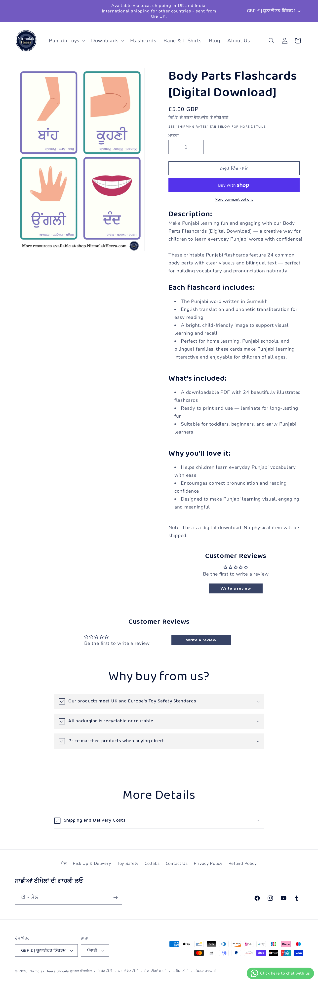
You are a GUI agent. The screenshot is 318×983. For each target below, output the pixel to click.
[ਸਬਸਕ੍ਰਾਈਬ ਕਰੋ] (115, 898)
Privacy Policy (208, 863)
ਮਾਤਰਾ (173, 135)
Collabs (152, 863)
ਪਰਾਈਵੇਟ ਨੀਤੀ (128, 971)
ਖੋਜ (64, 863)
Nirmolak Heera (43, 971)
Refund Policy (243, 863)
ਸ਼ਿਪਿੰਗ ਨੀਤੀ (180, 971)
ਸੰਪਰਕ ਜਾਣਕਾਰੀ (206, 971)
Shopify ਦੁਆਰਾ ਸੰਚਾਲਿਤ (74, 971)
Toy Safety (128, 863)
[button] (66, 40)
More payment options (234, 199)
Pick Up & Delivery (92, 863)
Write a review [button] (235, 588)
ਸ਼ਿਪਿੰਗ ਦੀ (175, 117)
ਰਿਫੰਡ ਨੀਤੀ (105, 971)
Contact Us (177, 863)
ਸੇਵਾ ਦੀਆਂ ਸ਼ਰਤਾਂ (155, 971)
